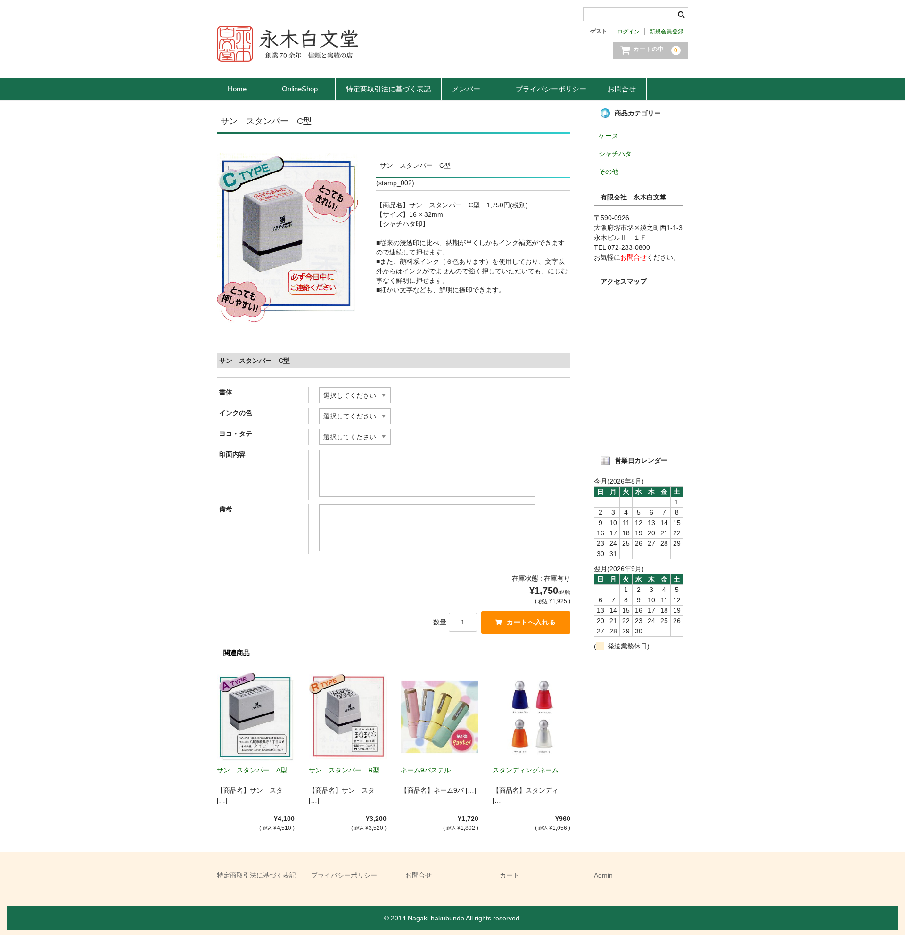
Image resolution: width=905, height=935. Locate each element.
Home (244, 89)
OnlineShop (303, 89)
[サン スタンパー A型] (256, 716)
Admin (603, 875)
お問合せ (622, 89)
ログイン (628, 31)
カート (509, 875)
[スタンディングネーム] (531, 716)
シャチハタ (615, 153)
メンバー (473, 89)
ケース (608, 135)
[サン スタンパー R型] (348, 716)
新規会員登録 (666, 31)
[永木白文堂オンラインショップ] (287, 52)
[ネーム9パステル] (439, 716)
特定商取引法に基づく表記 (388, 89)
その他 (608, 171)
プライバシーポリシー (551, 89)
